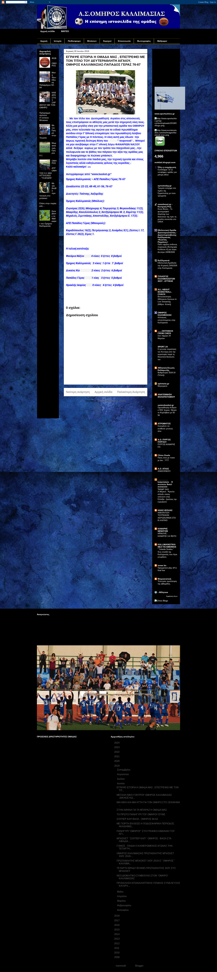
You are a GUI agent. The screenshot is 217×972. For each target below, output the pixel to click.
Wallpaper (162, 41)
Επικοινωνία (124, 41)
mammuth (121, 965)
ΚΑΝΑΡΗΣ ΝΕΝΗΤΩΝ (163, 530)
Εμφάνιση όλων (172, 596)
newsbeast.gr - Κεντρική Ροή (165, 205)
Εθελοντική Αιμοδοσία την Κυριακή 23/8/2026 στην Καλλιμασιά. (167, 265)
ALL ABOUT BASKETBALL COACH (165, 291)
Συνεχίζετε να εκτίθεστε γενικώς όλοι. (165, 428)
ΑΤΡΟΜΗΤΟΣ (164, 423)
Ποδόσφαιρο (74, 41)
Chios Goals (164, 455)
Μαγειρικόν (162, 386)
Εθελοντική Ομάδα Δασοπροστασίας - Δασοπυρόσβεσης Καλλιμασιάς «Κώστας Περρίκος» (167, 236)
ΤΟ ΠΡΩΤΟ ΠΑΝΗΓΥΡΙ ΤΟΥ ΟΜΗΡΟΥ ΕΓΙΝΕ (141, 814)
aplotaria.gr (163, 383)
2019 (117, 766)
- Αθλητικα (163, 592)
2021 (117, 756)
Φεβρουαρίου (124, 905)
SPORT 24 (163, 347)
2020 (117, 761)
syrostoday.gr (165, 185)
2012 (117, 943)
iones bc (162, 565)
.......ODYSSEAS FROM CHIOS (165, 332)
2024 (117, 742)
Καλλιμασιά (163, 260)
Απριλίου (122, 896)
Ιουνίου (121, 783)
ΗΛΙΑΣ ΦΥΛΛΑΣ (165, 510)
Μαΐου (120, 891)
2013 (117, 938)
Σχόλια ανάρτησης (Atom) (112, 401)
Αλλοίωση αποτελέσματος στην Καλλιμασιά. (166, 320)
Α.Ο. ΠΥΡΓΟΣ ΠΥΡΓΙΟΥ (164, 440)
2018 (117, 915)
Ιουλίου (121, 779)
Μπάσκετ (92, 41)
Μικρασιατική (164, 579)
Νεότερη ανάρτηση (78, 391)
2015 (117, 929)
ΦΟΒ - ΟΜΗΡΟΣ (54, 62)
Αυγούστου (123, 774)
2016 (117, 925)
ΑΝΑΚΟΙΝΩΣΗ (164, 471)
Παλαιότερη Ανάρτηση (131, 391)
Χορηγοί (107, 41)
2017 (117, 920)
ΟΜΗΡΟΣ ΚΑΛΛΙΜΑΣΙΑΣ (165, 313)
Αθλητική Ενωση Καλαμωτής (166, 369)
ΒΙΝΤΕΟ (65, 31)
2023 (117, 747)
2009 (117, 957)
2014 (117, 934)
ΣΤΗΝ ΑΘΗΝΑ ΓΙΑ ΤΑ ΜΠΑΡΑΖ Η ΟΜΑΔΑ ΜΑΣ (142, 810)
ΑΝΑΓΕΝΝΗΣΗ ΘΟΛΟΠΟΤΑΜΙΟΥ (166, 395)
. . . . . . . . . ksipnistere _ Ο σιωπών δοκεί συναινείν (165, 483)
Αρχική (43, 41)
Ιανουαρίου (123, 910)
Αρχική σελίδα (47, 31)
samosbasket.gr (166, 405)
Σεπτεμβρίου (124, 769)
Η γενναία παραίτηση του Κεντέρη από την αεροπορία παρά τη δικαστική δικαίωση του (167, 354)
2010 (117, 952)
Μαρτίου (121, 901)
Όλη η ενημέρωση (167, 167)
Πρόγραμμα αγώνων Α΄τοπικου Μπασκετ (44, 116)
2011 (117, 948)
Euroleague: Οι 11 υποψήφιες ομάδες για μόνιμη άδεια (167, 172)
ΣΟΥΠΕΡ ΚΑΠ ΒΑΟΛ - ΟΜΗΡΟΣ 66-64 (137, 819)
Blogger (139, 965)
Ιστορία (57, 41)
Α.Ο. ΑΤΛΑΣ (163, 468)
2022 (117, 752)
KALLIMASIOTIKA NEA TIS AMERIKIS (167, 545)
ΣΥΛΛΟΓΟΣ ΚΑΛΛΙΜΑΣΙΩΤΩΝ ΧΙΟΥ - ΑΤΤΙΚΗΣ (166, 278)
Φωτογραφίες (144, 41)
